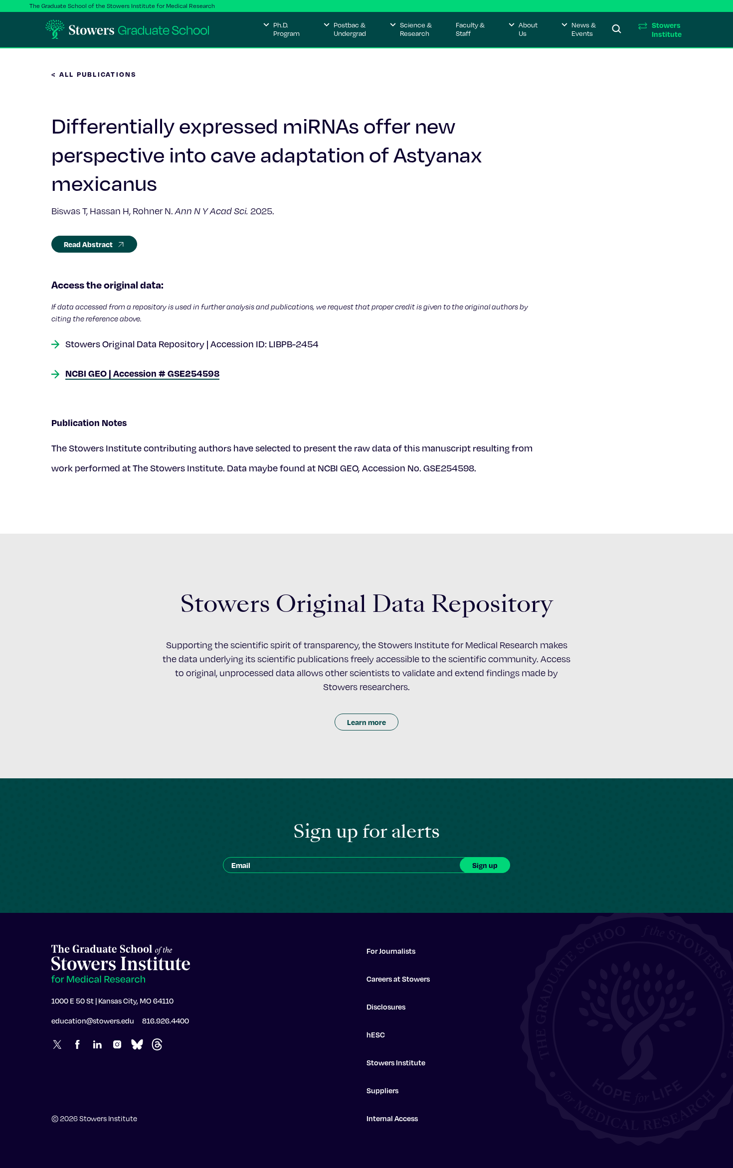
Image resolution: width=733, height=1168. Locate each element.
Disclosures (385, 1006)
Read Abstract (88, 244)
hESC (375, 1034)
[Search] (617, 29)
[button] (281, 29)
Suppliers (382, 1090)
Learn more (366, 722)
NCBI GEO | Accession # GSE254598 (142, 373)
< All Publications (94, 74)
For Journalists (390, 950)
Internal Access (392, 1118)
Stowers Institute (395, 1062)
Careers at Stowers (398, 978)
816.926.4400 (165, 1020)
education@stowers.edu (92, 1020)
